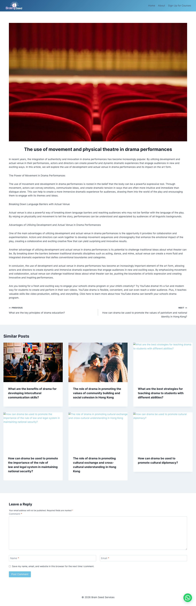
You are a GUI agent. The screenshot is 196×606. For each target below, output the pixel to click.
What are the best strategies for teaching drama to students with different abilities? (161, 393)
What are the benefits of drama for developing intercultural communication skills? (32, 393)
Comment (15, 513)
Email (105, 558)
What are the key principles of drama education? (37, 310)
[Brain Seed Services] (14, 5)
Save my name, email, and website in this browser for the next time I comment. (53, 566)
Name (14, 558)
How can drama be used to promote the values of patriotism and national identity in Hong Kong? (144, 312)
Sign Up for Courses (179, 5)
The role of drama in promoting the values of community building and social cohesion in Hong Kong (97, 393)
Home (151, 5)
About (161, 5)
